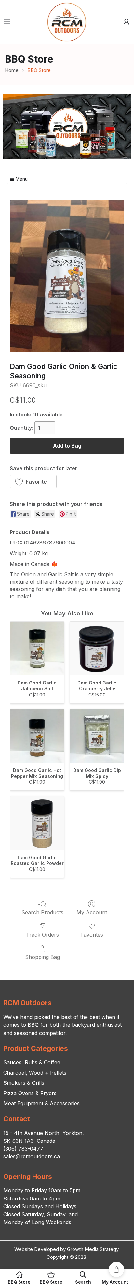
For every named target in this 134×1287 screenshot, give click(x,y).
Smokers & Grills (23, 1083)
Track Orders (42, 934)
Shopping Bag (42, 957)
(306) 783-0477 (23, 1148)
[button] (33, 481)
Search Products (42, 912)
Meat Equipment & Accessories (41, 1103)
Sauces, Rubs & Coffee (31, 1062)
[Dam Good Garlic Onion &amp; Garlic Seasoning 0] (67, 276)
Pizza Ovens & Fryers (30, 1093)
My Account (91, 912)
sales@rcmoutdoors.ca (31, 1156)
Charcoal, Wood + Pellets (34, 1073)
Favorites (91, 934)
